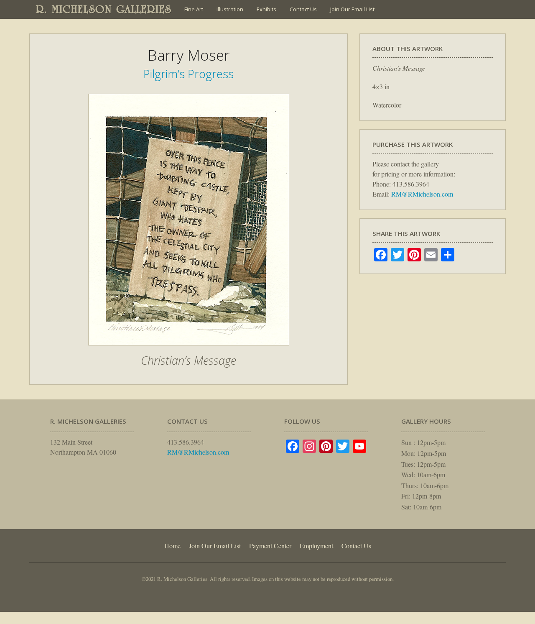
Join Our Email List (352, 9)
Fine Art (193, 9)
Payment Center (270, 545)
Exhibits (266, 9)
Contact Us (303, 9)
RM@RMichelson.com (422, 193)
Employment (316, 545)
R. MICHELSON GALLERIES (104, 9)
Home (172, 545)
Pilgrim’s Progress (188, 74)
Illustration (230, 9)
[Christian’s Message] (188, 349)
